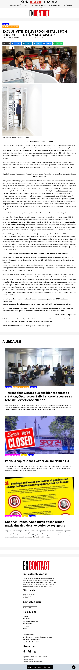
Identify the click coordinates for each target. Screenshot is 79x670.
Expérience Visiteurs (12, 455)
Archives (34, 387)
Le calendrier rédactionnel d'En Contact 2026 (37, 637)
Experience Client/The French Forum (35, 657)
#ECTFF (24, 516)
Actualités (26, 619)
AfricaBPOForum (28, 659)
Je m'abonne (36, 2)
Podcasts (26, 626)
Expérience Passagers (12, 516)
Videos (24, 455)
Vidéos (25, 628)
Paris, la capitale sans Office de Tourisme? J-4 (37, 461)
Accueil (25, 616)
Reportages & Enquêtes (30, 621)
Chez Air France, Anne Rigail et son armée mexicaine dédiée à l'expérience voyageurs (35, 523)
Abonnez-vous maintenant (40, 667)
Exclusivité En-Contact (11, 26)
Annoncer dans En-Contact (31, 639)
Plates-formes (27, 623)
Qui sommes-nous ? (29, 634)
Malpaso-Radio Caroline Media (33, 662)
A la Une (6, 24)
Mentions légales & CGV (30, 642)
